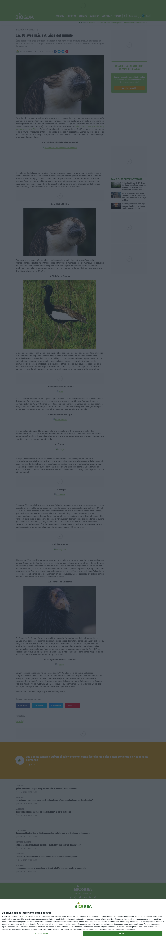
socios (24, 916)
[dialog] (83, 919)
